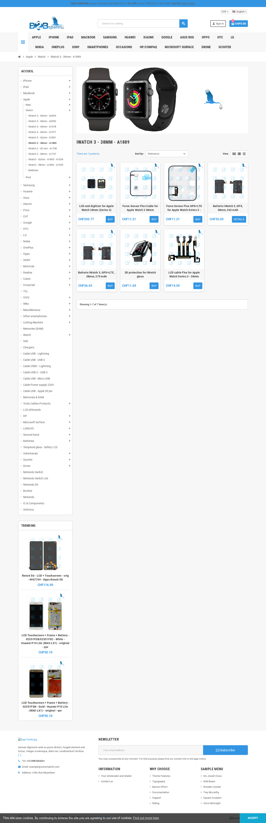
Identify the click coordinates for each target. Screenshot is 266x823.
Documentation (160, 792)
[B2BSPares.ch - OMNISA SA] (46, 23)
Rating (155, 803)
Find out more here (146, 818)
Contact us (107, 781)
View (225, 153)
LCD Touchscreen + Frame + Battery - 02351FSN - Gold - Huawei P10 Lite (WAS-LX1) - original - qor (45, 706)
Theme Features (161, 775)
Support (156, 797)
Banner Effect (159, 786)
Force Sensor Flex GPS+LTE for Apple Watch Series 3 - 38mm (184, 208)
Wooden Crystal (212, 786)
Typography (158, 781)
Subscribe (227, 750)
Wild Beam (209, 781)
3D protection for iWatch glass (140, 274)
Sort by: (139, 153)
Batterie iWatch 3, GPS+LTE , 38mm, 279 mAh (96, 274)
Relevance (153, 153)
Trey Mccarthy (211, 792)
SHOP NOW (188, 3)
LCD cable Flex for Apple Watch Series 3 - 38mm (184, 274)
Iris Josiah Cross (212, 775)
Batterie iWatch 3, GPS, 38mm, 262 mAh (228, 208)
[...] (19, 755)
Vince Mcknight (211, 803)
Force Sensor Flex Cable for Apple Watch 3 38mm (140, 208)
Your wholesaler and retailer (116, 775)
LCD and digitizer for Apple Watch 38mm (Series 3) (96, 208)
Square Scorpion (212, 797)
